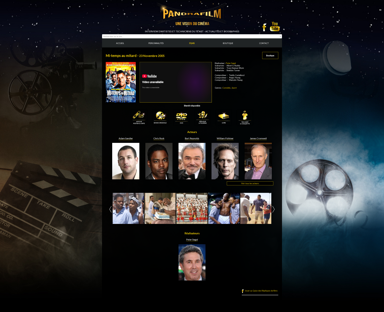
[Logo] (192, 29)
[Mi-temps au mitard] (128, 208)
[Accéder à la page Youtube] (275, 26)
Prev (110, 209)
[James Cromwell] (258, 178)
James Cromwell (258, 138)
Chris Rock (158, 138)
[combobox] (192, 36)
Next (273, 209)
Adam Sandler (126, 138)
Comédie (226, 88)
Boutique (270, 55)
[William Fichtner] (225, 178)
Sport (234, 88)
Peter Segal (231, 63)
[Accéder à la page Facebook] (265, 26)
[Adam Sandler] (125, 178)
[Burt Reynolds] (192, 178)
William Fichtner (225, 138)
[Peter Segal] (192, 279)
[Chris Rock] (158, 178)
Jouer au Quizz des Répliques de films (261, 290)
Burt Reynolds (192, 138)
